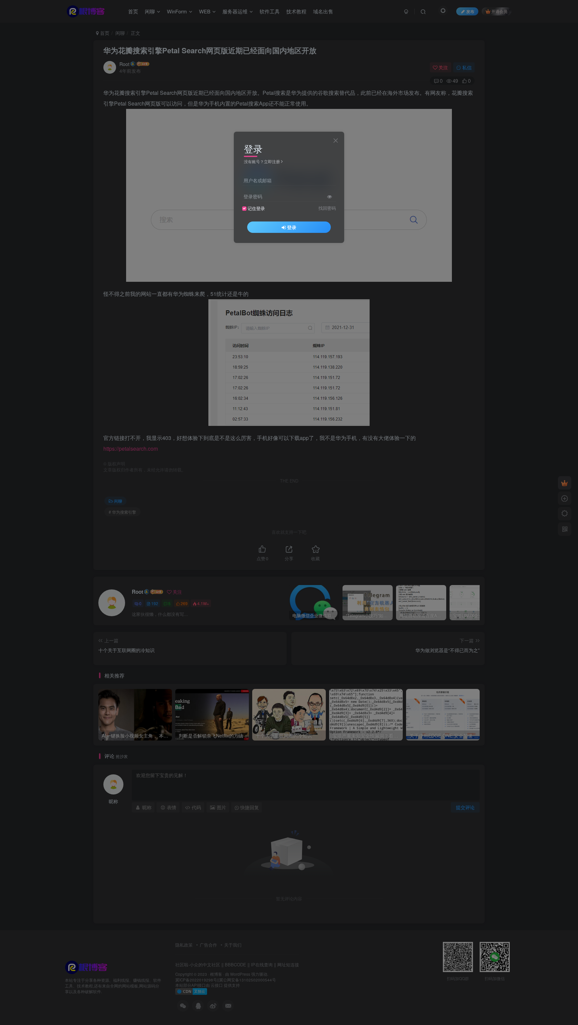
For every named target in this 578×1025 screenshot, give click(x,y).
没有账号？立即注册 (262, 161)
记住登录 (256, 208)
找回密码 (327, 208)
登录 (291, 226)
